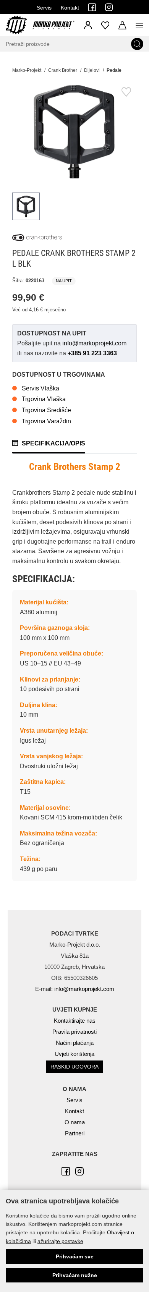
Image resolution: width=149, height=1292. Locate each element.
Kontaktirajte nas (75, 1020)
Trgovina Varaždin (46, 421)
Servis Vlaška (40, 388)
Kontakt (70, 8)
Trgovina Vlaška (44, 399)
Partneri (74, 1133)
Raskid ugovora (74, 1067)
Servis (44, 8)
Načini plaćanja (75, 1042)
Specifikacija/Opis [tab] (53, 443)
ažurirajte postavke (60, 1241)
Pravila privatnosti (74, 1031)
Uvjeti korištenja (74, 1054)
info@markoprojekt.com (94, 343)
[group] (74, 131)
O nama (75, 1122)
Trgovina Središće (46, 410)
